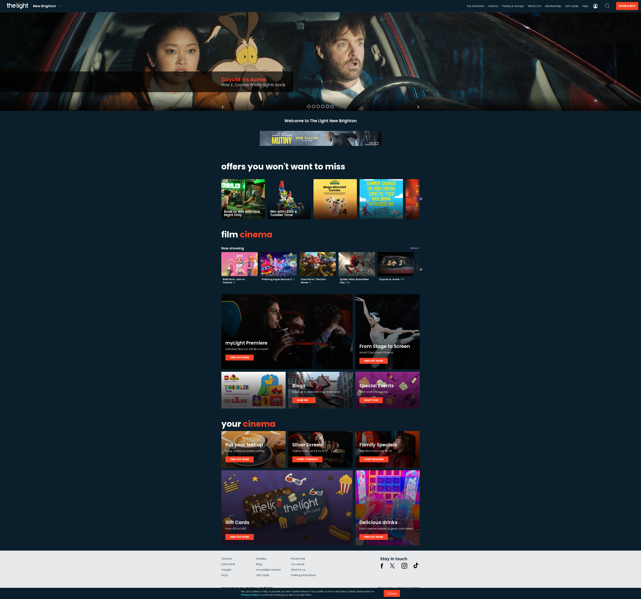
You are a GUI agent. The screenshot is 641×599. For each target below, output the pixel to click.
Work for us (298, 570)
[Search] (607, 6)
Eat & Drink (228, 564)
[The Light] (17, 6)
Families (261, 559)
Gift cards (262, 575)
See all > (415, 248)
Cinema (226, 559)
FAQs (224, 575)
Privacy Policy (249, 594)
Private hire (298, 559)
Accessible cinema (268, 570)
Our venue (297, 564)
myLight (226, 570)
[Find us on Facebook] (382, 566)
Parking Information (303, 575)
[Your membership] (595, 6)
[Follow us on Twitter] (392, 565)
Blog (259, 564)
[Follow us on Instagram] (404, 565)
